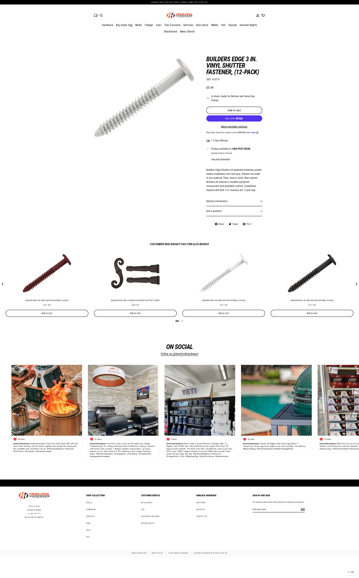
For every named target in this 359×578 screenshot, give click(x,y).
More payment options (234, 126)
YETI (88, 537)
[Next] (356, 284)
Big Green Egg (124, 25)
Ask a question (214, 210)
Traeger (148, 25)
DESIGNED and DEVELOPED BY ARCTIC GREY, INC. (211, 553)
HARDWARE (91, 509)
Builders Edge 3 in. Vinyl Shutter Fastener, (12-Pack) (47, 300)
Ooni (158, 25)
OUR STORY (200, 502)
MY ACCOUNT (147, 502)
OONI (88, 523)
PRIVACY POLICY (157, 553)
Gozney (232, 25)
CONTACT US (201, 516)
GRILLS (89, 502)
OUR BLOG (200, 509)
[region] (229, 138)
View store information (220, 159)
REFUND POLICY (148, 523)
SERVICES (90, 516)
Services (188, 25)
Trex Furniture (172, 25)
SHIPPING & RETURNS (150, 516)
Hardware (107, 25)
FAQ (142, 509)
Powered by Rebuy (179, 324)
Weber (214, 25)
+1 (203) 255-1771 (34, 514)
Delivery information (216, 201)
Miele (138, 25)
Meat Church (187, 31)
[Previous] (3, 284)
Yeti (223, 25)
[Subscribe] (302, 509)
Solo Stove (202, 25)
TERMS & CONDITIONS (139, 553)
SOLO (88, 530)
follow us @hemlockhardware (179, 354)
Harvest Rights (248, 25)
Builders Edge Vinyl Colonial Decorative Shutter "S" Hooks (135, 300)
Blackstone (170, 31)
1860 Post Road (34, 506)
